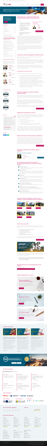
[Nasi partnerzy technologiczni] (20, 402)
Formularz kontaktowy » (39, 31)
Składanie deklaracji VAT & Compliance (24, 230)
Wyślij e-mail (12, 70)
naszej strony (27, 259)
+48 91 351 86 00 (38, 420)
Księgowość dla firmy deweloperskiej (7, 48)
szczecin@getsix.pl (38, 423)
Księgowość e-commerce (6, 39)
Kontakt (42, 4)
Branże (4, 33)
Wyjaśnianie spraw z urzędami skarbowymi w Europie (26, 234)
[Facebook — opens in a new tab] (4, 410)
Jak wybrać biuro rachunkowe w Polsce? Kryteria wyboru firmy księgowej (22, 338)
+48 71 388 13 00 (6, 420)
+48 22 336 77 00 (27, 420)
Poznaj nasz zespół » (40, 157)
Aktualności (35, 4)
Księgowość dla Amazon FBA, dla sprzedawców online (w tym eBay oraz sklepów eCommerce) (9, 38)
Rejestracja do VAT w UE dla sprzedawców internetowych (27, 229)
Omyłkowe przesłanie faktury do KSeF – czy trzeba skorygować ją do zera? (37, 338)
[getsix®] (7, 5)
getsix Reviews (6, 371)
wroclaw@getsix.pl (7, 423)
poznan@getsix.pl (17, 423)
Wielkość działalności (6, 31)
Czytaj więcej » (21, 288)
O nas (20, 4)
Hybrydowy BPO (5, 29)
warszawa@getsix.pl (28, 423)
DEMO (39, 4)
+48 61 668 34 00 (17, 420)
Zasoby (32, 4)
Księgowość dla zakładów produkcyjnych (8, 36)
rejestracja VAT (34, 80)
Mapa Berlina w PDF (27, 437)
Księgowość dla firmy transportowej (7, 42)
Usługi (23, 4)
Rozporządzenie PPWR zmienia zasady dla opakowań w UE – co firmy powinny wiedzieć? (9, 338)
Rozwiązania (27, 4)
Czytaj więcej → (5, 350)
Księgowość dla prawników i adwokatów (8, 45)
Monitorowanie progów (22, 233)
